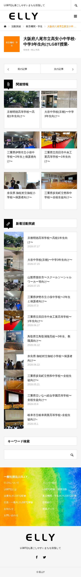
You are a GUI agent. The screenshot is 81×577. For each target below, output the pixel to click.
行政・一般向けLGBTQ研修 (18, 502)
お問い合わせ (11, 515)
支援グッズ (48, 508)
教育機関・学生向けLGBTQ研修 (59, 495)
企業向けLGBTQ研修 (15, 495)
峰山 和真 (35, 50)
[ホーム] (5, 26)
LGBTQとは (10, 489)
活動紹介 (47, 502)
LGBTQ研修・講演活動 (54, 489)
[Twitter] (44, 557)
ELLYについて (11, 482)
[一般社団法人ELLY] (23, 16)
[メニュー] (75, 16)
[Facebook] (37, 557)
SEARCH (76, 5)
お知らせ (8, 508)
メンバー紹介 (49, 482)
